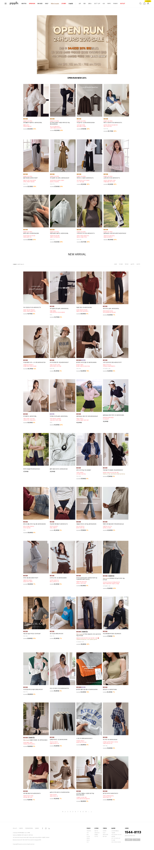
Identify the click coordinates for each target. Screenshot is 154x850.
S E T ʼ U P (97, 3)
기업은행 (113, 832)
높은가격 (132, 264)
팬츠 (84, 3)
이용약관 (21, 828)
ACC (88, 842)
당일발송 (96, 834)
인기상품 (120, 264)
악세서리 (115, 3)
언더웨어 (64, 3)
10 (86, 811)
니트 (104, 3)
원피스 (90, 3)
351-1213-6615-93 (115, 838)
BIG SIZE (40, 3)
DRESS (88, 838)
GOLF (46, 3)
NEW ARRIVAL (77, 254)
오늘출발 (70, 3)
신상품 (115, 264)
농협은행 (113, 836)
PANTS (88, 840)
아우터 (109, 3)
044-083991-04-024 (116, 834)
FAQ (136, 839)
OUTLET (122, 3)
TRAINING (89, 830)
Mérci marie (55, 3)
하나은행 (113, 840)
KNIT (88, 834)
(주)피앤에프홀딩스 (115, 830)
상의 (80, 3)
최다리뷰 (126, 264)
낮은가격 (138, 264)
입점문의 (37, 828)
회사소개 (15, 828)
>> (91, 811)
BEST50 (24, 3)
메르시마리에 (105, 834)
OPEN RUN (32, 3)
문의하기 (128, 839)
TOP (88, 832)
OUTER (88, 836)
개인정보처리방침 (29, 828)
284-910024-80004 (116, 842)
